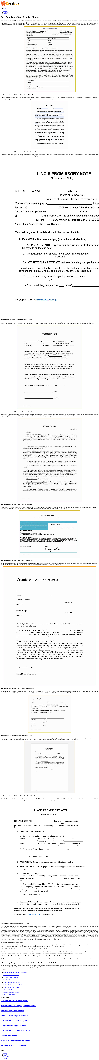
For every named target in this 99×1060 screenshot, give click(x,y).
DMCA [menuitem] (5, 11)
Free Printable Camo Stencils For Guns (15, 1030)
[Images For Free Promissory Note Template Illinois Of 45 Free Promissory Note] (49, 367)
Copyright (5, 1054)
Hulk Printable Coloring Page (10, 980)
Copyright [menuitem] (5, 9)
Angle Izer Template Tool (9, 994)
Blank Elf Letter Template (9, 989)
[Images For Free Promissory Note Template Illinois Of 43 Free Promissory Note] (49, 534)
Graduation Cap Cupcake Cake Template (16, 1040)
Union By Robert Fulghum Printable (14, 1015)
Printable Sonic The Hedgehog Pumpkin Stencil (18, 1006)
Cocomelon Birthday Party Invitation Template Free (15, 972)
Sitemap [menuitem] (5, 13)
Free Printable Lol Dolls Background (14, 1001)
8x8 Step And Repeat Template (10, 977)
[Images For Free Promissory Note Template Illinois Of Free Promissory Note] (49, 460)
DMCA (5, 1055)
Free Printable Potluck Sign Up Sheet (14, 1020)
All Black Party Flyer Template (12, 1011)
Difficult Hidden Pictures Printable (11, 975)
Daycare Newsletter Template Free (14, 1045)
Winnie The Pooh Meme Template (11, 987)
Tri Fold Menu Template (10, 1035)
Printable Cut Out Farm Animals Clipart (12, 984)
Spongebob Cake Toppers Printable (14, 1025)
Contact (5, 1053)
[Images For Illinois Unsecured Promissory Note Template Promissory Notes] (49, 237)
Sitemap (5, 1058)
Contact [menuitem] (5, 8)
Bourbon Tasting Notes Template (11, 992)
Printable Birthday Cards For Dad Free (12, 982)
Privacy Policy (6, 1056)
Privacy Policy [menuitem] (6, 12)
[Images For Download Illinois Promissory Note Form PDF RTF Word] (49, 861)
